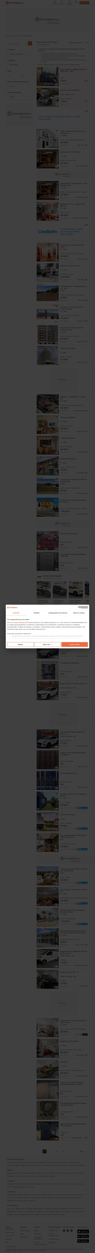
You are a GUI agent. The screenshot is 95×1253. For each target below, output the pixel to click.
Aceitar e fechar (75, 644)
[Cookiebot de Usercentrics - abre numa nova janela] (80, 607)
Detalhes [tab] (37, 613)
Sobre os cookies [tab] (79, 613)
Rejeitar (20, 644)
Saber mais (46, 644)
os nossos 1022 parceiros (20, 622)
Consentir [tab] (16, 613)
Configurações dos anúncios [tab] (57, 613)
